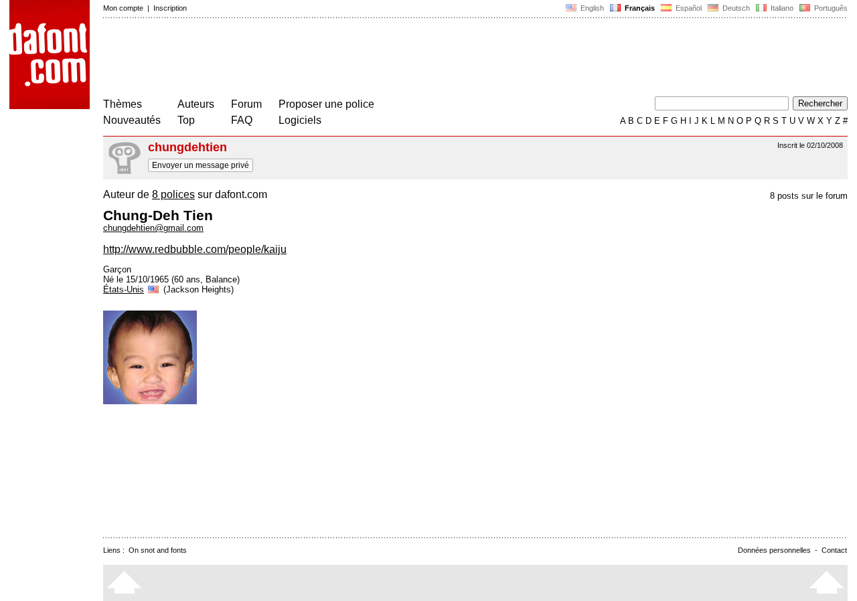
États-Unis (123, 289)
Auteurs (195, 104)
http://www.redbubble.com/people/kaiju (195, 249)
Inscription (170, 8)
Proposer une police (326, 104)
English (591, 8)
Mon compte (123, 8)
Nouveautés (132, 120)
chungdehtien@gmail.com (153, 228)
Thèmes (122, 104)
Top (186, 120)
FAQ (241, 120)
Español (688, 8)
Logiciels (300, 120)
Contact (834, 550)
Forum (246, 104)
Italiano (781, 8)
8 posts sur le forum (809, 196)
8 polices (173, 194)
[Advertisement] (347, 59)
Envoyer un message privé (200, 165)
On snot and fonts (158, 550)
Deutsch (735, 8)
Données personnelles (774, 550)
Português (829, 8)
